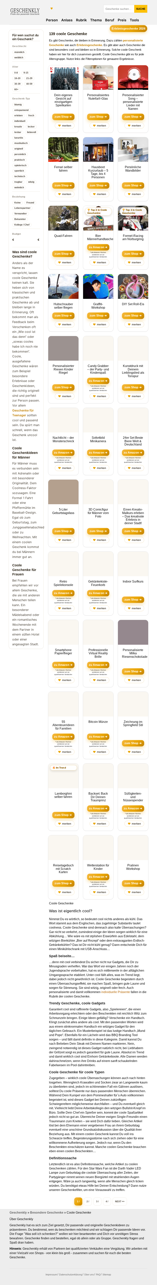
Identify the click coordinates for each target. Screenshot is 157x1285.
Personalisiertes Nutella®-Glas (98, 96)
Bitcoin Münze (98, 721)
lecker (31, 126)
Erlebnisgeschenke (89, 45)
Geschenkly (18, 1212)
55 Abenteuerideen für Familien (63, 725)
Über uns (89, 1274)
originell (18, 148)
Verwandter (20, 213)
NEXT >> (119, 1201)
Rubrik (81, 20)
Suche (140, 8)
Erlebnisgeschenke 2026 (128, 28)
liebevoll (31, 132)
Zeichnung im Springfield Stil (133, 723)
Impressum (51, 1274)
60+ (16, 89)
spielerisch (20, 165)
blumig (18, 104)
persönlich (20, 154)
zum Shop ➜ (63, 116)
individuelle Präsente (115, 992)
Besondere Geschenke (46, 1212)
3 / (97, 1201)
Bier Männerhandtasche (100, 237)
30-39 (17, 84)
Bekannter (20, 219)
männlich (19, 52)
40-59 (29, 84)
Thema (96, 20)
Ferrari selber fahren (63, 168)
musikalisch (21, 143)
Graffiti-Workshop (98, 305)
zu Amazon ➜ (98, 247)
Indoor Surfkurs (133, 581)
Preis (122, 20)
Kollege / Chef (21, 224)
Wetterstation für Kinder (98, 867)
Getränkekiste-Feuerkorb (98, 583)
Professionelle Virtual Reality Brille (98, 653)
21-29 (29, 78)
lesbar (17, 132)
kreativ (18, 126)
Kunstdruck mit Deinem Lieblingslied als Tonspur (133, 371)
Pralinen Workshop (133, 867)
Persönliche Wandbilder (133, 168)
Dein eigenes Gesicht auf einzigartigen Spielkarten (63, 100)
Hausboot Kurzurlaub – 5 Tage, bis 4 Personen (98, 172)
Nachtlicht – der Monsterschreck (63, 439)
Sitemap (106, 1274)
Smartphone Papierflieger (63, 651)
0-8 (16, 72)
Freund (30, 202)
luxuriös (18, 137)
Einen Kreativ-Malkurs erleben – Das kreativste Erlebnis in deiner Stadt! (133, 516)
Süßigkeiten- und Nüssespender (133, 797)
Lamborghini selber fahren (63, 795)
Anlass (67, 20)
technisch (19, 176)
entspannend (21, 110)
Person (52, 20)
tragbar (18, 182)
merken (64, 125)
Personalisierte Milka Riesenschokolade (134, 653)
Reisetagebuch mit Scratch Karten (63, 869)
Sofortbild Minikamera (98, 439)
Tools (134, 20)
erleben (18, 115)
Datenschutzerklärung (70, 1274)
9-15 (26, 72)
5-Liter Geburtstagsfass (63, 511)
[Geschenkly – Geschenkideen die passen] (25, 11)
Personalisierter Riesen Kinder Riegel (63, 369)
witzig (31, 182)
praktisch (19, 160)
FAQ (98, 1274)
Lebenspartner (22, 208)
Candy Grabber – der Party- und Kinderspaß (98, 369)
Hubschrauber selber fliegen (63, 305)
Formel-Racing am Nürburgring (133, 237)
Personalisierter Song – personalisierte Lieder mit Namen (133, 101)
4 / (107, 1201)
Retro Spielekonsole (63, 583)
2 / (88, 1201)
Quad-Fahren (63, 235)
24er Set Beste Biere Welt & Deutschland (133, 441)
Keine (17, 202)
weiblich (18, 57)
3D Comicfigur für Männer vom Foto (98, 513)
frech (31, 115)
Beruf (109, 20)
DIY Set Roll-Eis (133, 304)
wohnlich (19, 187)
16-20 (17, 78)
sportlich (19, 170)
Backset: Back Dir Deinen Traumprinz (98, 797)
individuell (19, 121)
